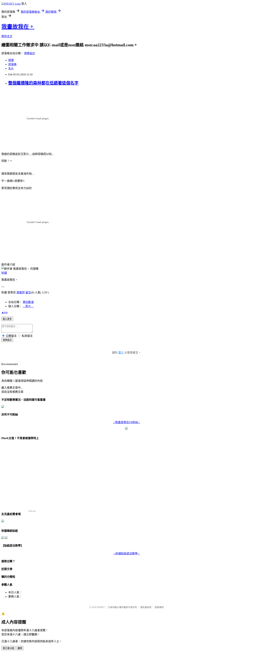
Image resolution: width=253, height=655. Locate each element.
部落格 (12, 64)
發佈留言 (7, 340)
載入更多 (7, 319)
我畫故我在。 (17, 27)
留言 (28, 292)
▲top (4, 312)
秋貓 (4, 272)
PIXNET (101, 607)
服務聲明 (159, 607)
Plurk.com (32, 511)
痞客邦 (21, 292)
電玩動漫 (28, 302)
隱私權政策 (145, 607)
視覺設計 (29, 53)
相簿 (11, 60)
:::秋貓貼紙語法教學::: (126, 553)
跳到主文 (6, 36)
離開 (20, 648)
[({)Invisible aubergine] (2, 407)
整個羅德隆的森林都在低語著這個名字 (43, 83)
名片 (11, 68)
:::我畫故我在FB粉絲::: (126, 422)
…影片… (28, 306)
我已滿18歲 (8, 648)
